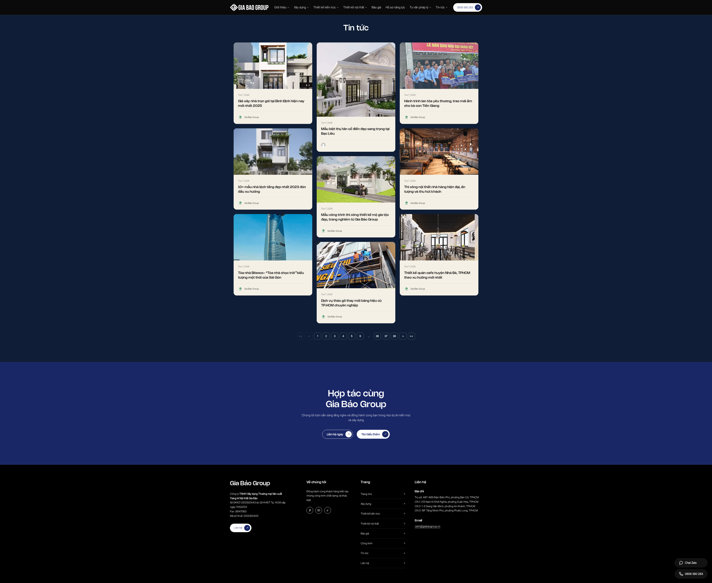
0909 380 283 (465, 7)
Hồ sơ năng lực (395, 7)
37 (386, 336)
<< (300, 336)
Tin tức (440, 7)
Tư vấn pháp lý (419, 7)
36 (377, 336)
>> (411, 336)
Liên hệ (238, 527)
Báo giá (376, 7)
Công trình (367, 543)
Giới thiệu (280, 7)
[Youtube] (318, 510)
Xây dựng (300, 7)
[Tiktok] (327, 510)
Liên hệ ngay (335, 434)
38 (394, 336)
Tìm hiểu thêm (370, 434)
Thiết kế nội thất (353, 7)
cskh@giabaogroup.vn (427, 526)
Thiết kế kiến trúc (324, 7)
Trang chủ (366, 493)
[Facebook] (309, 510)
